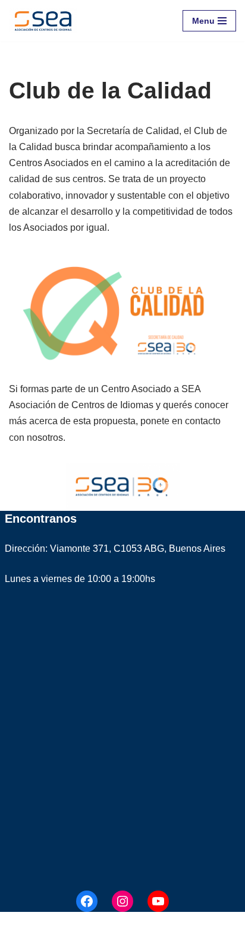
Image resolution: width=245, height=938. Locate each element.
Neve (20, 925)
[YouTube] (158, 901)
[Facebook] (87, 901)
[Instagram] (122, 901)
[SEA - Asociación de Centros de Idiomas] (43, 20)
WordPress (145, 925)
